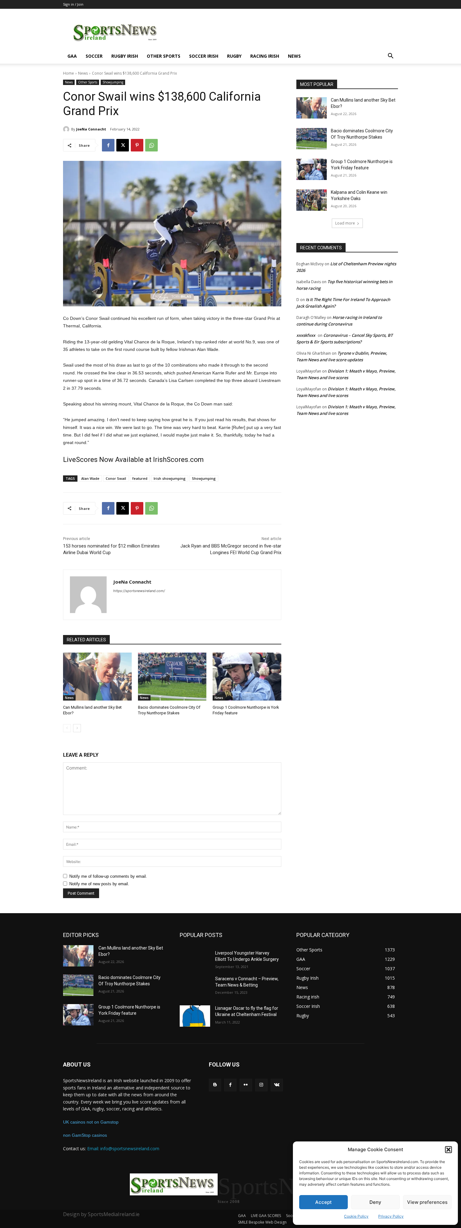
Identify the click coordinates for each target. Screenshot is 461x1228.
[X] (122, 145)
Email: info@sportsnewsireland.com (123, 1148)
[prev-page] (67, 728)
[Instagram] (261, 1085)
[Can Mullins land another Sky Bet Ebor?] (97, 677)
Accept (323, 1202)
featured (139, 478)
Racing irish (264, 56)
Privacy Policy (391, 1216)
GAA (72, 56)
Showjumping (113, 82)
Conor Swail (116, 478)
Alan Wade (90, 478)
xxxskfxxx (305, 335)
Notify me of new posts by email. (99, 883)
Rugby (234, 56)
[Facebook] (108, 145)
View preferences (427, 1202)
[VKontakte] (277, 1085)
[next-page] (77, 728)
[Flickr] (246, 1085)
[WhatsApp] (151, 145)
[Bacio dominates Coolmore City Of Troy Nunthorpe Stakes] (172, 677)
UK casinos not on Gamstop (91, 1122)
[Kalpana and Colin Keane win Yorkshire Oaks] (311, 200)
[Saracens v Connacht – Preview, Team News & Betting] (195, 986)
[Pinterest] (137, 145)
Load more (345, 223)
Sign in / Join (73, 4)
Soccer (94, 56)
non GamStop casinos (85, 1135)
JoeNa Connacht (91, 129)
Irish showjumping (170, 478)
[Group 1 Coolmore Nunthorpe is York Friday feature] (247, 677)
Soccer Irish (203, 56)
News (294, 56)
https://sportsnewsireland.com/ (139, 591)
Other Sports (163, 56)
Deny (375, 1202)
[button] (448, 1149)
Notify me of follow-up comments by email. (108, 876)
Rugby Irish (124, 56)
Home (68, 73)
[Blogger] (215, 1085)
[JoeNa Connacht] (67, 129)
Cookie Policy (356, 1216)
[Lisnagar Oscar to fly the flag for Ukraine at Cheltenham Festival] (195, 1016)
